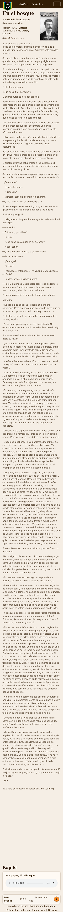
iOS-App (52, 910)
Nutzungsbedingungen (42, 906)
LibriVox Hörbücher (30, 4)
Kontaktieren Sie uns (17, 906)
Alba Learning (46, 788)
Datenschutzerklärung (18, 910)
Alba (19, 23)
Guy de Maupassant (18, 19)
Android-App (39, 910)
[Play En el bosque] (56, 899)
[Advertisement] (31, 828)
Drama (17, 31)
